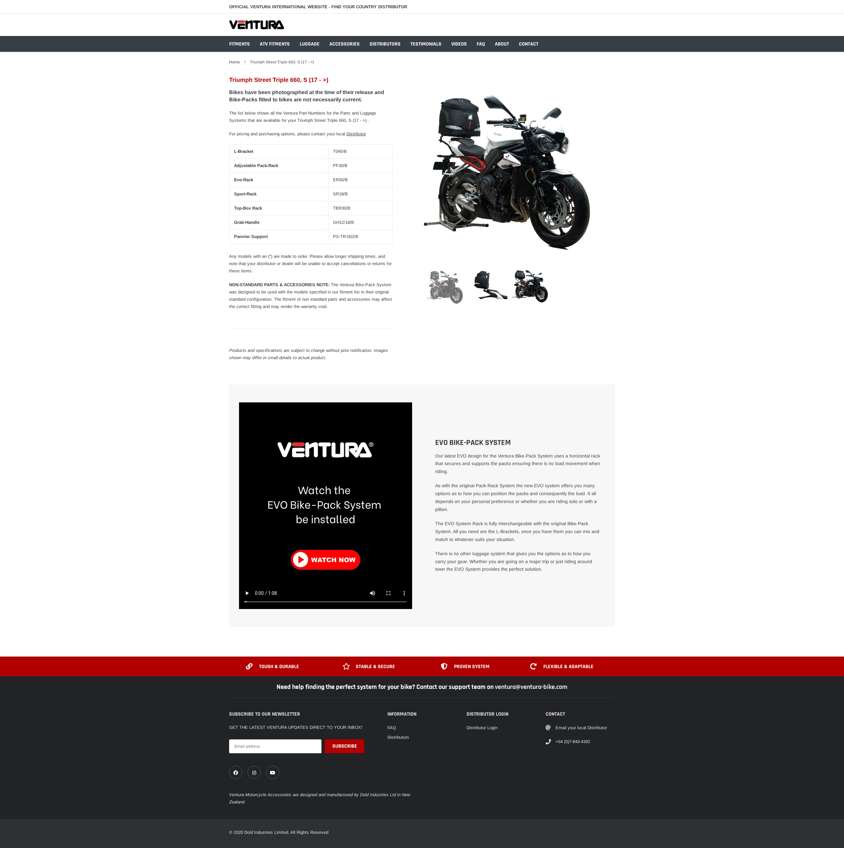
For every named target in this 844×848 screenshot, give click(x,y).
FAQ (481, 44)
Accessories (344, 44)
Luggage (309, 44)
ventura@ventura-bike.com (531, 687)
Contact (528, 44)
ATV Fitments (275, 44)
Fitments (239, 44)
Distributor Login (482, 727)
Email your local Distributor (581, 727)
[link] (235, 772)
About (502, 44)
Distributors (385, 44)
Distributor (356, 133)
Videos (459, 44)
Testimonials (425, 44)
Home (234, 62)
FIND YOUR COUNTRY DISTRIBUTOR (369, 6)
